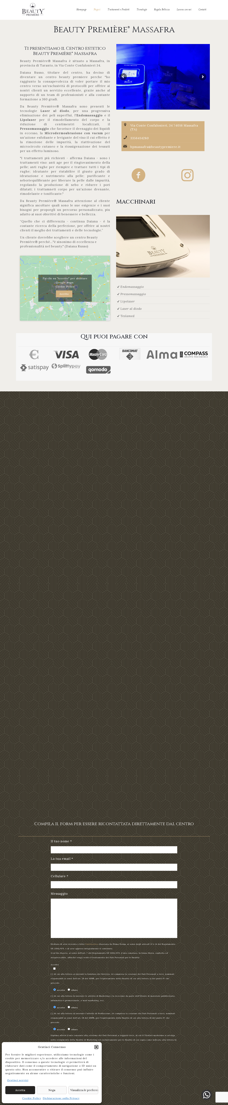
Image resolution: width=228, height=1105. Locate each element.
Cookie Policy (31, 1098)
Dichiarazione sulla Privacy (61, 1098)
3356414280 (139, 138)
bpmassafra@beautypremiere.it (155, 147)
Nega (51, 1090)
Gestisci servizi (17, 1080)
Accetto (64, 293)
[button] (96, 1047)
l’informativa (91, 944)
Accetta (20, 1090)
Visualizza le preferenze (84, 1090)
